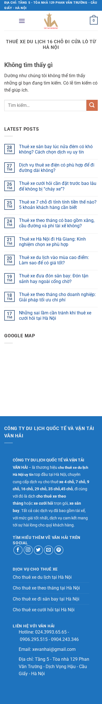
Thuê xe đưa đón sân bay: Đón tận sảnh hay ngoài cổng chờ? (53, 278)
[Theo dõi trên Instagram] (28, 550)
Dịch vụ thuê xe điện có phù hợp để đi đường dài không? (56, 167)
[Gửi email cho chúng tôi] (48, 550)
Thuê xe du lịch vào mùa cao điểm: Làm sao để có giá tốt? (54, 260)
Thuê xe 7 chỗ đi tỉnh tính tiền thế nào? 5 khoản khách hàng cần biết (58, 204)
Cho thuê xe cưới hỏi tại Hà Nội (44, 609)
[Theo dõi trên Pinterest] (58, 550)
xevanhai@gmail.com (54, 649)
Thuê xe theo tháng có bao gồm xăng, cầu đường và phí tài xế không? (56, 223)
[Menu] (21, 21)
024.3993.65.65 (51, 632)
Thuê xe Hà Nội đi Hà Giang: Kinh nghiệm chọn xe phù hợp (52, 241)
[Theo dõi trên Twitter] (38, 550)
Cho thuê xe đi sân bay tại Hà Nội (46, 599)
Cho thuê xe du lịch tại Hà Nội (42, 577)
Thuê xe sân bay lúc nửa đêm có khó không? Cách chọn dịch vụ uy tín (56, 149)
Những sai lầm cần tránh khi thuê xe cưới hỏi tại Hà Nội (55, 315)
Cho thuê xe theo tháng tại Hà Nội (46, 588)
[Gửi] (92, 105)
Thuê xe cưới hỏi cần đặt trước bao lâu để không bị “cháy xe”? (57, 186)
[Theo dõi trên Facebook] (18, 550)
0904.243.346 (65, 639)
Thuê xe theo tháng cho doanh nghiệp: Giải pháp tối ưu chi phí (57, 297)
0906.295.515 (34, 639)
